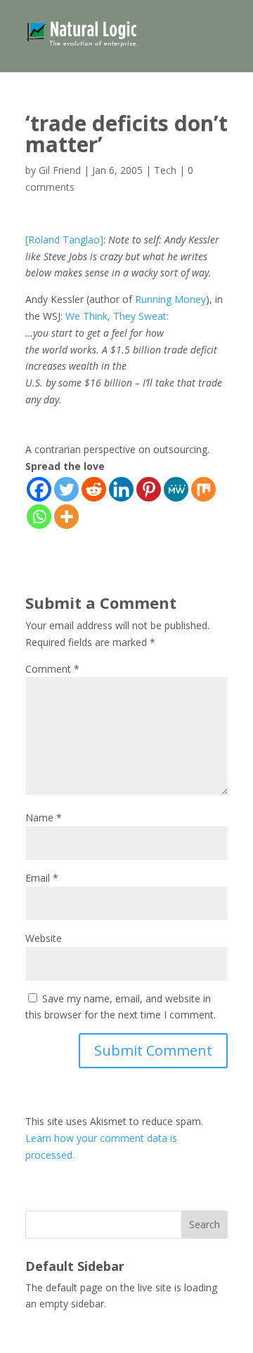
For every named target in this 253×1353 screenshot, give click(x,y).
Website (43, 938)
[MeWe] (176, 489)
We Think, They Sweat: (117, 316)
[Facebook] (39, 489)
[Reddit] (94, 489)
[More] (66, 516)
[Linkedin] (121, 489)
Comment (52, 668)
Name (43, 817)
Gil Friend (60, 170)
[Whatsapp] (39, 516)
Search (204, 1224)
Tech (165, 170)
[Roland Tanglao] (64, 239)
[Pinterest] (148, 489)
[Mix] (203, 489)
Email (41, 877)
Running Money (170, 299)
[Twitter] (66, 489)
